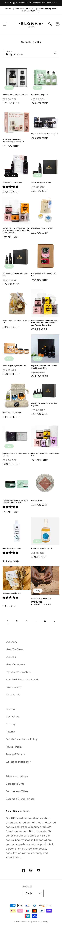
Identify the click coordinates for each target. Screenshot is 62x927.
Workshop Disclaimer (18, 761)
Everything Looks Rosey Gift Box (44, 274)
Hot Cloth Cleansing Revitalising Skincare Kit (13, 140)
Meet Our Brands (16, 664)
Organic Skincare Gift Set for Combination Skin (44, 367)
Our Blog (11, 656)
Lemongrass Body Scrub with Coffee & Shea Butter (15, 501)
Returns (10, 731)
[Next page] (54, 621)
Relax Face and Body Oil (41, 548)
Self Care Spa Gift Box (41, 182)
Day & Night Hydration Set (14, 366)
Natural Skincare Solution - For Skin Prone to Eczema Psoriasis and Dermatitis (16, 230)
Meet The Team (14, 649)
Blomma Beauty (26, 922)
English (29, 893)
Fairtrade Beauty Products (41, 600)
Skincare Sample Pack (12, 593)
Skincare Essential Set (12, 182)
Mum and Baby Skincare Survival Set (45, 454)
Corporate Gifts (15, 783)
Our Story (11, 641)
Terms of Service (16, 754)
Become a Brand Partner (20, 798)
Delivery (11, 724)
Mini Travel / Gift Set (12, 413)
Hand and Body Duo (39, 95)
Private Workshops (17, 776)
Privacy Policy (14, 746)
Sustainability (14, 687)
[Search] (50, 24)
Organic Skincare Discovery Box (45, 134)
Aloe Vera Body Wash (12, 548)
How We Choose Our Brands (22, 679)
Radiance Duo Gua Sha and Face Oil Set (17, 454)
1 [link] (7, 621)
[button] (4, 24)
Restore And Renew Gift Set (15, 95)
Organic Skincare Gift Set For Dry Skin (44, 404)
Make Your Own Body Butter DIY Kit (17, 322)
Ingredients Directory (18, 671)
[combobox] (31, 53)
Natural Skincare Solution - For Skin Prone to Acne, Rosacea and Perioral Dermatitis (44, 323)
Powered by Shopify (40, 922)
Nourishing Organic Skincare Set (15, 274)
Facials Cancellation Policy (21, 739)
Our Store (11, 709)
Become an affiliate (17, 791)
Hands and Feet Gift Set (42, 228)
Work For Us (13, 694)
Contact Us (12, 716)
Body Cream (36, 500)
